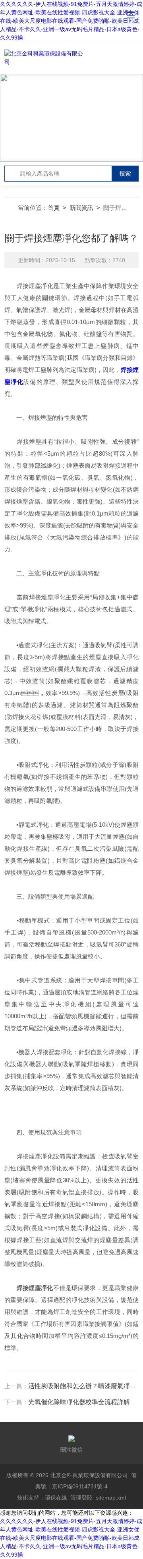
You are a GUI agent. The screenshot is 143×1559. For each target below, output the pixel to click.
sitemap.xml (111, 1497)
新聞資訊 (81, 207)
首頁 (54, 207)
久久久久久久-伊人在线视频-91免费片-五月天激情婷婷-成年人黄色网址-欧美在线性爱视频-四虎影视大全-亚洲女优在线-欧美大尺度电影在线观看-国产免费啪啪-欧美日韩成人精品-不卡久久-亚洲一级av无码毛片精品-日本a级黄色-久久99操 (71, 21)
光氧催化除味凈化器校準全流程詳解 (79, 1402)
